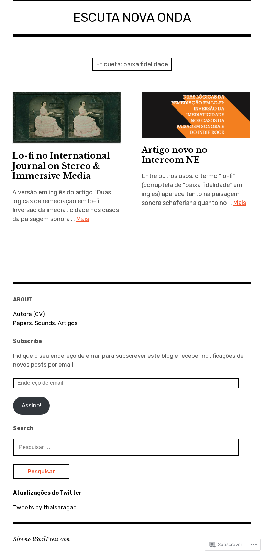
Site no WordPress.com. (42, 539)
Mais (82, 219)
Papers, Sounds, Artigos (45, 323)
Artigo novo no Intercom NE (174, 155)
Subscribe (27, 341)
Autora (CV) (29, 314)
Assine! (31, 405)
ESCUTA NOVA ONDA (132, 17)
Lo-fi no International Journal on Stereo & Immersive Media (61, 166)
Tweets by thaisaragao (45, 507)
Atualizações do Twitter (47, 492)
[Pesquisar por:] (126, 446)
